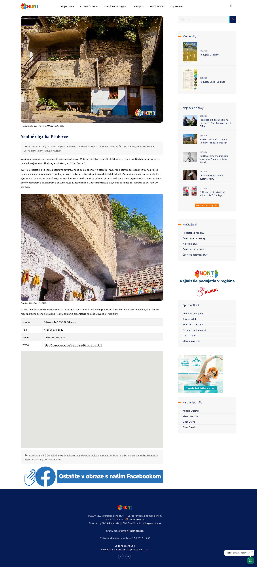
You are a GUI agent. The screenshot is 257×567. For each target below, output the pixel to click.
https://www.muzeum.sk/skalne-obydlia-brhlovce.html (73, 344)
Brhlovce (71, 146)
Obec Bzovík (189, 427)
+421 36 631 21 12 (53, 329)
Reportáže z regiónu (193, 232)
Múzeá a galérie (58, 146)
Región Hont (67, 6)
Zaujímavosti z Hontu (194, 249)
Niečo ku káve (190, 243)
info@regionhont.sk (132, 530)
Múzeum (35, 146)
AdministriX (113, 523)
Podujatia (139, 6)
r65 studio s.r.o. (137, 519)
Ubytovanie (176, 6)
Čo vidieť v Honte (89, 6)
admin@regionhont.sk (149, 523)
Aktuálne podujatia (193, 313)
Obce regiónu (190, 335)
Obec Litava (189, 421)
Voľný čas (45, 146)
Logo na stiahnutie (125, 545)
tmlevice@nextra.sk (54, 337)
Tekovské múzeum (52, 150)
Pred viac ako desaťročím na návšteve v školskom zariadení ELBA (215, 123)
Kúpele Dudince (191, 410)
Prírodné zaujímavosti (194, 330)
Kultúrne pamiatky (109, 146)
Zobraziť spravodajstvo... (207, 205)
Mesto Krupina (190, 416)
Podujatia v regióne (210, 54)
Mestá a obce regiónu (115, 6)
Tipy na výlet (189, 319)
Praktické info (157, 6)
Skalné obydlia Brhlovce (88, 146)
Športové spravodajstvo (195, 254)
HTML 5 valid (128, 523)
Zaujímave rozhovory (194, 238)
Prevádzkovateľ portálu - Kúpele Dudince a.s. (125, 549)
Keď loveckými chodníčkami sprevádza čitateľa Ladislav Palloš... (214, 159)
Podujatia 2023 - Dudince (212, 81)
